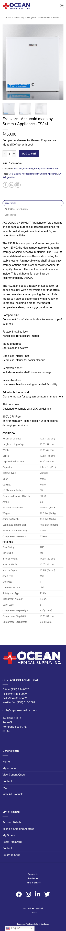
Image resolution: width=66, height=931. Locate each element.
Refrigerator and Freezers (38, 17)
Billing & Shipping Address (18, 828)
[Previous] (8, 62)
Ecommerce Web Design (25, 924)
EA (59, 174)
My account (10, 768)
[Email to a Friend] (12, 185)
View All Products (13, 794)
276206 (17, 174)
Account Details (12, 822)
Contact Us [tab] (10, 214)
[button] (35, 6)
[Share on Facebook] (5, 185)
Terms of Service (33, 883)
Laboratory (19, 17)
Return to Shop (11, 854)
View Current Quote (14, 774)
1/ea (10, 174)
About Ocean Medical (33, 908)
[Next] (58, 62)
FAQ (5, 787)
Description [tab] (10, 203)
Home (8, 17)
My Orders (9, 835)
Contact (7, 781)
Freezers (57, 17)
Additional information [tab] (16, 209)
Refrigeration (9, 177)
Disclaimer (33, 878)
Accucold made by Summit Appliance (39, 174)
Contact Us (33, 874)
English (15, 928)
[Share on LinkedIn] (18, 185)
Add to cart (29, 153)
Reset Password (12, 841)
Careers (33, 912)
